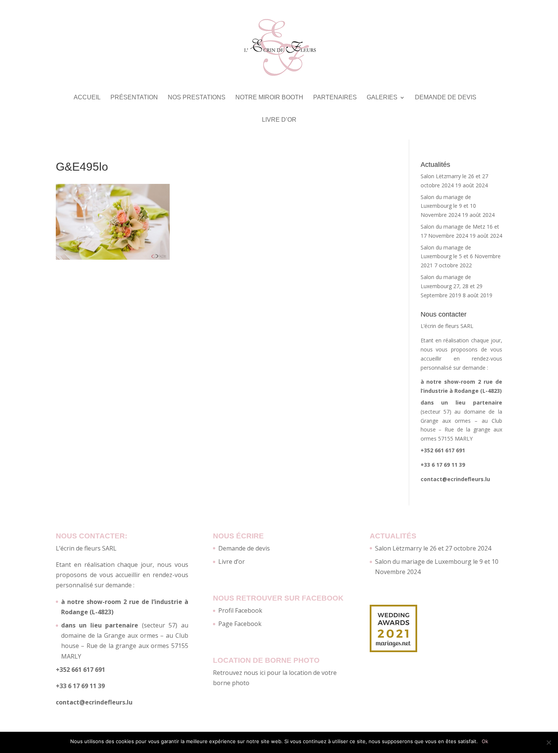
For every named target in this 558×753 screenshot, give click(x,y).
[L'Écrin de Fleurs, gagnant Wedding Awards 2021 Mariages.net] (393, 650)
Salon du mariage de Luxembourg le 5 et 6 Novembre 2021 (461, 256)
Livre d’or (279, 120)
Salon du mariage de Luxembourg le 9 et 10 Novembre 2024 (448, 206)
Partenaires (335, 97)
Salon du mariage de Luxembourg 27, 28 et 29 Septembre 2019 (451, 286)
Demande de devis (445, 97)
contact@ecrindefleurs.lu (455, 479)
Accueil (87, 97)
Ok (485, 741)
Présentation (134, 97)
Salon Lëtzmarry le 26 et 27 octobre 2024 (433, 548)
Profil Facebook (240, 610)
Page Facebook (240, 624)
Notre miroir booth (269, 97)
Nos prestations (196, 97)
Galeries (382, 97)
